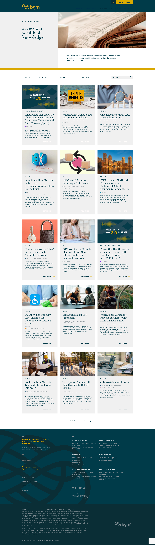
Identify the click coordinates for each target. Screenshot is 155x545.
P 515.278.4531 (78, 478)
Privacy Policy (28, 477)
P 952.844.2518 (105, 447)
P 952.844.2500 (78, 449)
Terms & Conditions (30, 481)
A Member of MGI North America (48, 540)
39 (84, 420)
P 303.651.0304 (105, 461)
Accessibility (27, 486)
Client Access (124, 2)
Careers (118, 8)
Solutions (78, 8)
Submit (28, 467)
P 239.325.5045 (78, 464)
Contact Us (128, 8)
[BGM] (123, 528)
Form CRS (25, 490)
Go (131, 77)
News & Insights (105, 8)
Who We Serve (90, 8)
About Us (68, 8)
